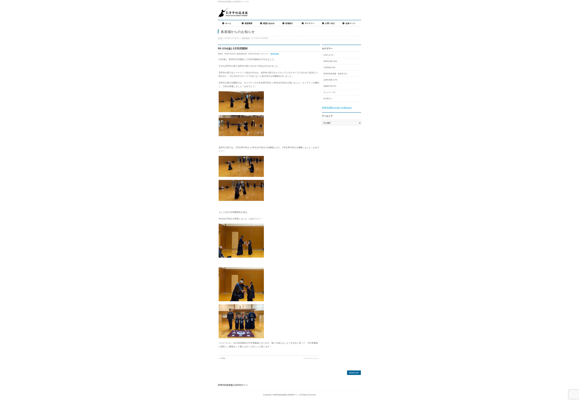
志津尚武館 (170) (330, 80)
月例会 (222, 358)
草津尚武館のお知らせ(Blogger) (337, 107)
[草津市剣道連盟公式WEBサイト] (233, 13)
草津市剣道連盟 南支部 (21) (335, 74)
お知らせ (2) (328, 55)
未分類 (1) (327, 98)
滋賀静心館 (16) (329, 86)
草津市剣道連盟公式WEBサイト (286, 395)
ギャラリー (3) (329, 92)
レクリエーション (312, 358)
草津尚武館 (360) (330, 61)
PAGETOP (354, 373)
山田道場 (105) (329, 67)
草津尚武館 (275, 54)
